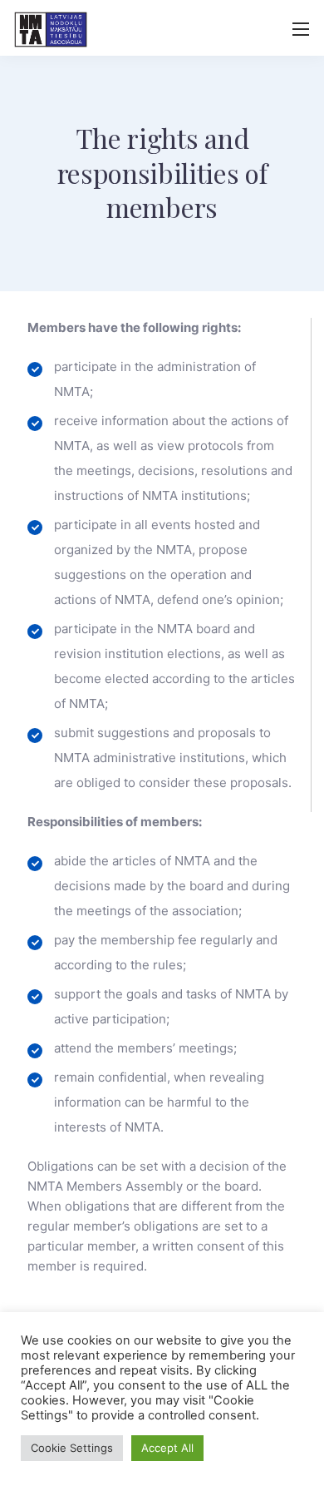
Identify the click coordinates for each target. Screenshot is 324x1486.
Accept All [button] (167, 1447)
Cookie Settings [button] (72, 1447)
